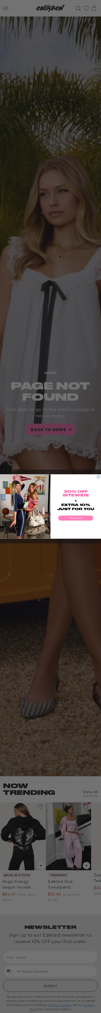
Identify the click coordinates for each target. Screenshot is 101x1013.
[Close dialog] (98, 477)
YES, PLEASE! (76, 518)
